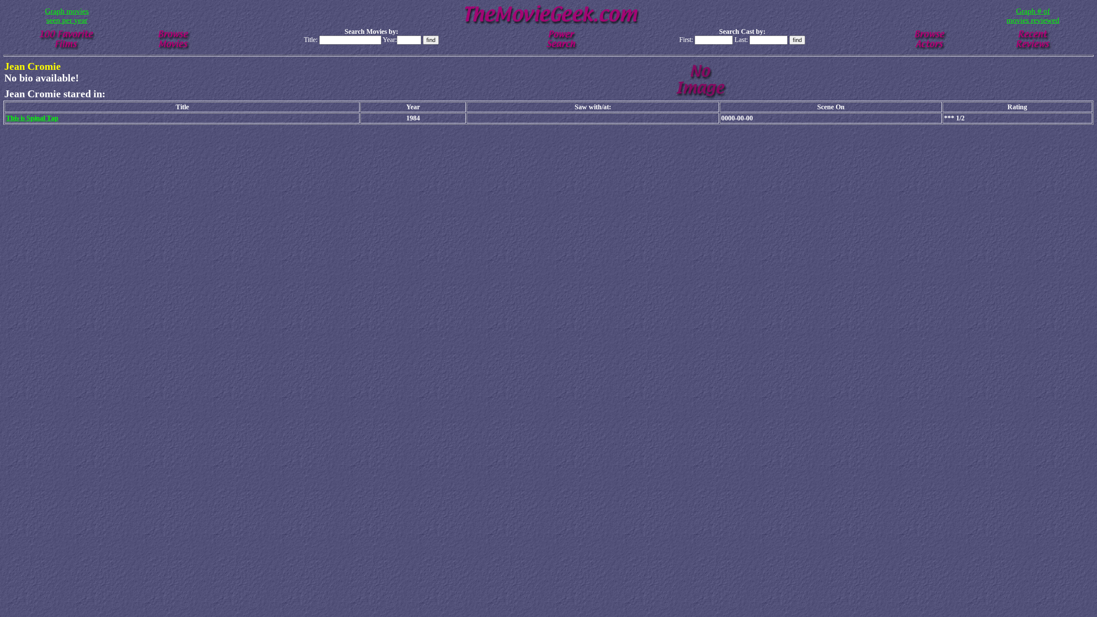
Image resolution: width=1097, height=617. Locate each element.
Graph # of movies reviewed (1033, 15)
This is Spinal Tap (32, 118)
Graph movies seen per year (67, 15)
